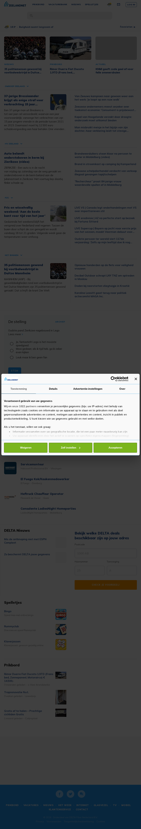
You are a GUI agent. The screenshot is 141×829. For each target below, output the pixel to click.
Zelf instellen (68, 447)
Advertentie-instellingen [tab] (87, 388)
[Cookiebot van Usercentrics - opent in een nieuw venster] (113, 378)
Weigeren (25, 447)
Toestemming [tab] (18, 388)
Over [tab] (122, 388)
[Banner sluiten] (136, 379)
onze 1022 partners (24, 406)
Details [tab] (53, 388)
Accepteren (115, 447)
